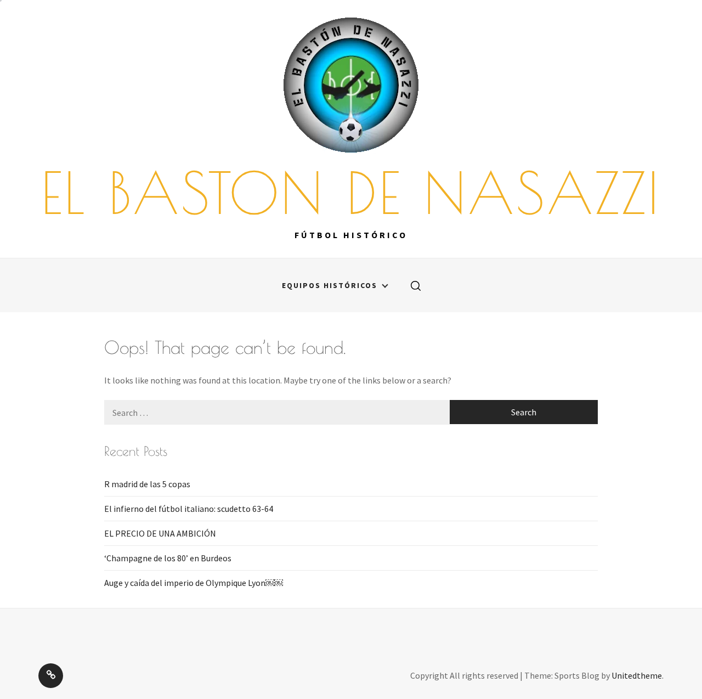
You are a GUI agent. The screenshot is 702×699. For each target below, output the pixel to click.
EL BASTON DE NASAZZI (351, 192)
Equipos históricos (329, 285)
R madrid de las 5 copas (147, 483)
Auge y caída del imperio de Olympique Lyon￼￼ (193, 582)
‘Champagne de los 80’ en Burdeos (167, 558)
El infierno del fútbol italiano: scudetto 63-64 (188, 508)
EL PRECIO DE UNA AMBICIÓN (160, 533)
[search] (416, 285)
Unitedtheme (637, 675)
